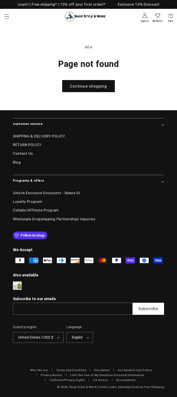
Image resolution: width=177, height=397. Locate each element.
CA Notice (100, 380)
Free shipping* (43, 4)
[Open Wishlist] (157, 19)
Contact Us (23, 153)
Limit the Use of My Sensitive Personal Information (107, 375)
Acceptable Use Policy (135, 370)
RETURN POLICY (27, 145)
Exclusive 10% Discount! (139, 4)
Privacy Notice (51, 375)
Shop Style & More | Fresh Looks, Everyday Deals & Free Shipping (116, 387)
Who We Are (39, 370)
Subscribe (148, 308)
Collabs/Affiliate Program (36, 210)
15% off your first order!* (82, 4)
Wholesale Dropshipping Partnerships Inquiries (54, 219)
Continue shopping (88, 86)
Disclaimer (102, 370)
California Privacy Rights (67, 380)
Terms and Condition (71, 370)
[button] (7, 16)
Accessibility (125, 380)
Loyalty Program (27, 201)
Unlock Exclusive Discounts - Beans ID (46, 193)
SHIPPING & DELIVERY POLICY (39, 136)
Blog (17, 162)
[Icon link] (17, 286)
